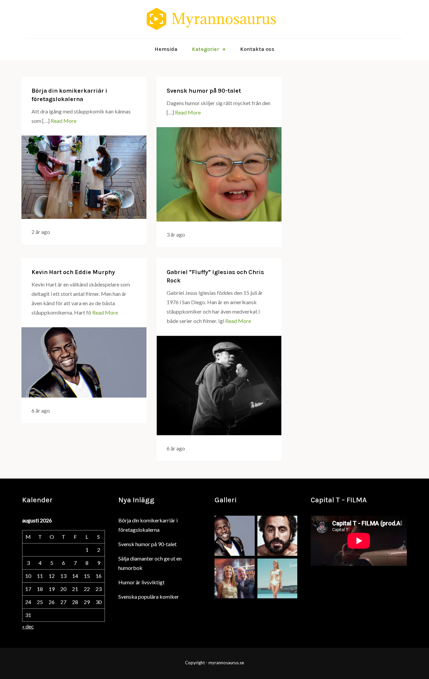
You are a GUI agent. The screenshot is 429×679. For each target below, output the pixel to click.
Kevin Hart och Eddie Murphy (73, 272)
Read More (63, 120)
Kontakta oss (257, 49)
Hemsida (166, 49)
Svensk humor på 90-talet (204, 90)
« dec (28, 626)
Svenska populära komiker (148, 596)
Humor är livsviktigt (141, 582)
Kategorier (205, 49)
